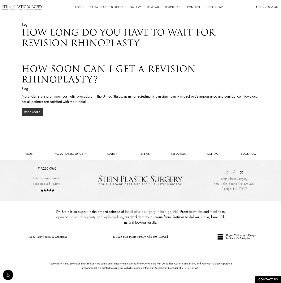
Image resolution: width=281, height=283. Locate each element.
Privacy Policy (34, 237)
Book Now (248, 154)
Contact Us (268, 279)
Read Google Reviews (47, 178)
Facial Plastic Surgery (70, 154)
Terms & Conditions (56, 237)
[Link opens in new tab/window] (226, 172)
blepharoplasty (112, 217)
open (60, 217)
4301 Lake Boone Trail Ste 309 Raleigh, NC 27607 (234, 184)
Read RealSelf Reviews (47, 184)
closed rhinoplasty (82, 217)
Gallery (112, 154)
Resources (178, 154)
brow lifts (195, 211)
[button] (8, 275)
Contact (213, 154)
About (29, 154)
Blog (25, 88)
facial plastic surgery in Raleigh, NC (151, 211)
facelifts (215, 211)
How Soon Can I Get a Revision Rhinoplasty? (109, 74)
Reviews (144, 154)
